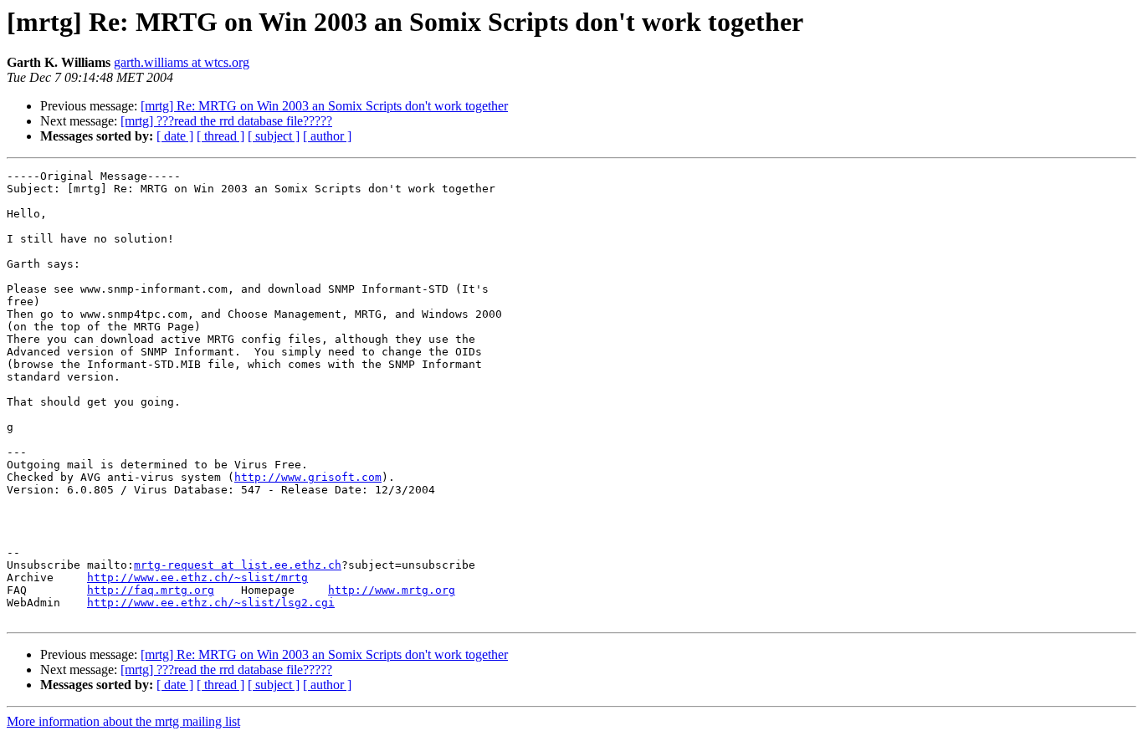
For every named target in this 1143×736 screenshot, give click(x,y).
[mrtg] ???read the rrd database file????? (226, 121)
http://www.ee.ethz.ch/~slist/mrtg (197, 577)
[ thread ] (220, 136)
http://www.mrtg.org (391, 590)
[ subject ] (274, 136)
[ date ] (174, 136)
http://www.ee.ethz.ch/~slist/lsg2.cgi (211, 602)
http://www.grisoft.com (308, 477)
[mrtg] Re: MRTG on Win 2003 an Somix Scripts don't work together (324, 106)
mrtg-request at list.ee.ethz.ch (237, 565)
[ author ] (327, 136)
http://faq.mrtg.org (150, 590)
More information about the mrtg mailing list (123, 721)
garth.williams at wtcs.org (181, 62)
